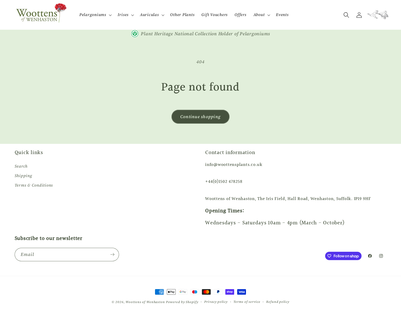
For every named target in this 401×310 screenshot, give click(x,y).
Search (21, 166)
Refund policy (277, 302)
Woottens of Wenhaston (145, 302)
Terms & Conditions (34, 185)
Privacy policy (215, 302)
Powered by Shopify (182, 302)
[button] (95, 15)
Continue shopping (200, 116)
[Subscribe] (112, 254)
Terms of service (246, 302)
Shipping (23, 175)
